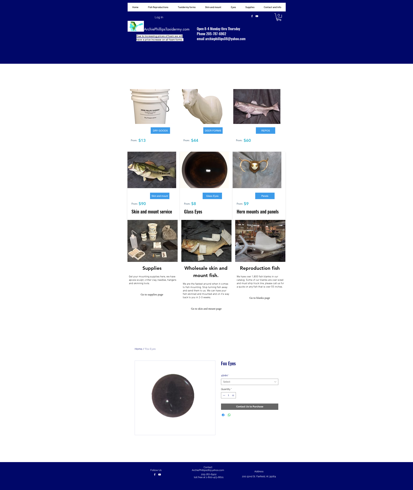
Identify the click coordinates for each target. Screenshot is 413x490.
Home (138, 348)
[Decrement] (224, 395)
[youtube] (256, 16)
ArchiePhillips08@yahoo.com (208, 470)
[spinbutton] (228, 395)
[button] (186, 7)
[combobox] (249, 382)
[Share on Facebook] (223, 415)
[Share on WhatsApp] (229, 415)
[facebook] (252, 16)
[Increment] (233, 395)
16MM (225, 375)
